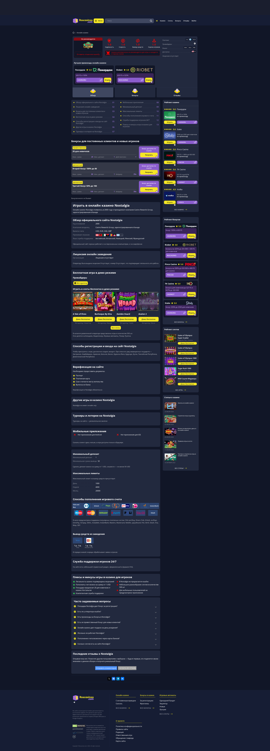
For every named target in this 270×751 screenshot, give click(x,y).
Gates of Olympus (185, 348)
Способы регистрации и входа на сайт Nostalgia (91, 122)
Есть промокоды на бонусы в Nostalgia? (94, 617)
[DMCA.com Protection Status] (79, 726)
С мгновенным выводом (126, 700)
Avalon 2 (142, 314)
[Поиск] (151, 20)
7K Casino (181, 169)
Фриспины (144, 703)
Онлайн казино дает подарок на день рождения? (98, 628)
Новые (162, 706)
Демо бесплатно (83, 319)
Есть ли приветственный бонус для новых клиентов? (99, 622)
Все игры (179, 390)
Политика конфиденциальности (129, 726)
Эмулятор (163, 703)
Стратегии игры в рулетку (186, 416)
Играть (107, 80)
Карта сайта (121, 741)
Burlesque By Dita (103, 314)
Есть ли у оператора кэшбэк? (89, 612)
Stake (179, 129)
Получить (149, 155)
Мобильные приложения (133, 102)
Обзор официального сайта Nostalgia (91, 102)
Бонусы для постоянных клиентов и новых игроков (90, 112)
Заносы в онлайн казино (186, 403)
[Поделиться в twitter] (109, 678)
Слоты (170, 21)
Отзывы (186, 21)
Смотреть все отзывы (127, 668)
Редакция (120, 732)
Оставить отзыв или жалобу (88, 54)
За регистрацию (146, 700)
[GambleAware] (79, 729)
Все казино (179, 210)
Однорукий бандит (167, 700)
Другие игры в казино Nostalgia (89, 127)
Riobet (119, 70)
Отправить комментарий (106, 668)
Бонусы (178, 21)
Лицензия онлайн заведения (88, 107)
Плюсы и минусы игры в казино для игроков (137, 125)
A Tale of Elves (79, 314)
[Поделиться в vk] (122, 678)
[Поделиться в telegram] (118, 678)
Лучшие (163, 709)
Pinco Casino (182, 149)
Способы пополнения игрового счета (138, 116)
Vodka (179, 189)
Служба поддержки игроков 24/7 (136, 120)
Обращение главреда (125, 738)
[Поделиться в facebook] (113, 678)
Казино (162, 21)
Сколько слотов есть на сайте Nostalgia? (94, 644)
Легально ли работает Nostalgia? (91, 633)
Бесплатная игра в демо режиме (89, 117)
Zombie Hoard (123, 314)
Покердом (80, 70)
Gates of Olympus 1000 (187, 358)
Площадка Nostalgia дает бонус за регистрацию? (97, 606)
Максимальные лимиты (132, 111)
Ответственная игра (124, 735)
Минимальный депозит (132, 107)
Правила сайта (122, 729)
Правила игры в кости (185, 441)
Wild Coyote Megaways (187, 379)
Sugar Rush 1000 (184, 368)
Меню (100, 21)
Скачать (119, 703)
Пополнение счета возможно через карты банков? (98, 639)
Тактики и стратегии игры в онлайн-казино (187, 454)
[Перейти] (156, 21)
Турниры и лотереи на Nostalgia (89, 131)
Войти (194, 21)
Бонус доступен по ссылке (149, 150)
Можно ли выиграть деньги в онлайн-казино (187, 429)
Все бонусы (179, 322)
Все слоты (116, 328)
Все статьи (179, 468)
